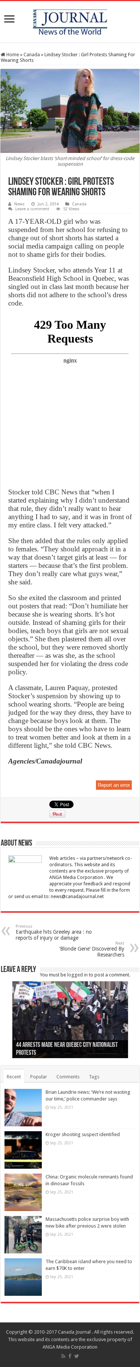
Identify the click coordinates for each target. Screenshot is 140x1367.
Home (12, 54)
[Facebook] (70, 1356)
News (19, 204)
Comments (68, 1077)
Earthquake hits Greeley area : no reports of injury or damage (54, 932)
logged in (77, 975)
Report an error (114, 785)
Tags (94, 1077)
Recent (14, 1077)
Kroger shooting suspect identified (83, 1134)
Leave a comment (32, 209)
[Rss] (63, 1356)
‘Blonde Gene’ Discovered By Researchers (91, 949)
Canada (32, 54)
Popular (38, 1077)
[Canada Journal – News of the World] (70, 20)
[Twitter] (77, 1356)
